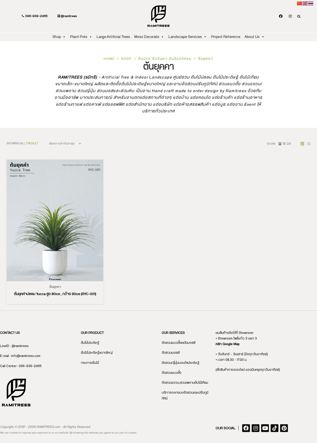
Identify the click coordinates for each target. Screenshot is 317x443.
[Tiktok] (274, 428)
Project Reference (225, 37)
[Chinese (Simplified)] (300, 3)
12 (279, 143)
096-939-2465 (36, 16)
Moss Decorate (146, 37)
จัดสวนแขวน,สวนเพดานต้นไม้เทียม (185, 382)
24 (289, 143)
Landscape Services (185, 37)
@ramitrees (68, 16)
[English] (305, 3)
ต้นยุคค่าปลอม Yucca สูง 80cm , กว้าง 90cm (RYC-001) (55, 294)
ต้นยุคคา (55, 287)
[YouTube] (265, 428)
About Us (252, 37)
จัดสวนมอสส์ (171, 352)
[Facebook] (281, 16)
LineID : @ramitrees (14, 346)
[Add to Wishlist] (60, 281)
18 (284, 143)
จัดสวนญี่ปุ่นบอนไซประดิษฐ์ (180, 362)
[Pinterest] (284, 428)
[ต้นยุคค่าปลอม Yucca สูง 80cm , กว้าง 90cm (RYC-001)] (55, 220)
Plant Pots (78, 37)
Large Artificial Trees (113, 37)
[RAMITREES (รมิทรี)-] (158, 16)
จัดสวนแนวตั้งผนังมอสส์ (178, 342)
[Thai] (311, 3)
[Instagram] (290, 16)
